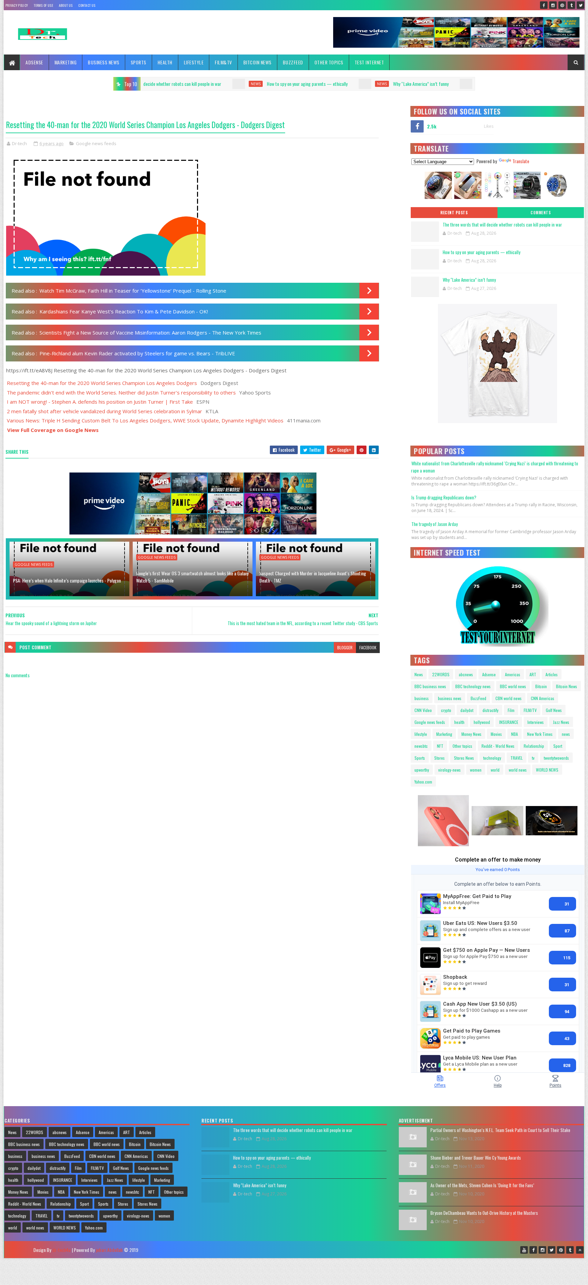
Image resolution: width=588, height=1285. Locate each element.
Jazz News (561, 722)
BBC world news (513, 686)
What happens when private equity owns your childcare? (436, 83)
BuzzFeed (293, 62)
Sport (557, 746)
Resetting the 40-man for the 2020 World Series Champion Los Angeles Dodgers (102, 383)
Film (511, 710)
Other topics (328, 62)
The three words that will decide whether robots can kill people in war (502, 224)
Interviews (535, 722)
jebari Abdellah (109, 1249)
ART (532, 674)
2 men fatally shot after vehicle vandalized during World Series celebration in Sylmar (104, 411)
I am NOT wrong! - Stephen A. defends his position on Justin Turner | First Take (100, 401)
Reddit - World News (497, 746)
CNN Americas (542, 698)
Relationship (534, 746)
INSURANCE (508, 722)
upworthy (421, 770)
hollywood (482, 722)
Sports (138, 62)
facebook (367, 647)
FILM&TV (223, 62)
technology (492, 758)
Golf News (554, 710)
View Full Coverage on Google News (53, 430)
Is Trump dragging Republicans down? (443, 497)
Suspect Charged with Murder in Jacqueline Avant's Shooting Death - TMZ (312, 577)
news (148, 83)
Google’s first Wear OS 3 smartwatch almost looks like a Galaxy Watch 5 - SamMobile (192, 577)
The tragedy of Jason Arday (434, 524)
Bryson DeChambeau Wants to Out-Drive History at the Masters (484, 1212)
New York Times (540, 734)
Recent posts (454, 212)
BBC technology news (473, 686)
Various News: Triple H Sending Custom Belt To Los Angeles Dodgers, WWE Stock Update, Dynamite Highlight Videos (145, 420)
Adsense (34, 62)
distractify (491, 710)
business (421, 698)
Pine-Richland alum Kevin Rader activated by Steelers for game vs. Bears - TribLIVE (137, 353)
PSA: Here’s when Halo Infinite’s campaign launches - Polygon (67, 580)
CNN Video (423, 710)
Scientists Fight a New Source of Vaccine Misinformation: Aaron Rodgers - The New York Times (150, 332)
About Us (65, 5)
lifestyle (420, 734)
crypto (446, 710)
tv (533, 758)
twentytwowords (556, 758)
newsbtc (421, 746)
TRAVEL (516, 758)
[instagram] (553, 5)
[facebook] (544, 5)
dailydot (466, 710)
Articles (551, 674)
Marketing (65, 62)
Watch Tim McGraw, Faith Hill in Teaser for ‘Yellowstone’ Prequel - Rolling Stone (132, 290)
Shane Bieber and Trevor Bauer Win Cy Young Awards (475, 1157)
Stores (439, 758)
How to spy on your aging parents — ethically (200, 83)
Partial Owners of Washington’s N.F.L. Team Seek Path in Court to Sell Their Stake (500, 1130)
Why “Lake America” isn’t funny (313, 83)
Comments (540, 212)
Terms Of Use (43, 5)
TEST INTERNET (369, 62)
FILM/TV (530, 710)
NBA (514, 734)
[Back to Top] (580, 1250)
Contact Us (86, 5)
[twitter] (580, 5)
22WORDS (441, 674)
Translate (520, 161)
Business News (103, 62)
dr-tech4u (61, 1249)
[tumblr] (571, 5)
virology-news (449, 770)
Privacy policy (16, 5)
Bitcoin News (257, 62)
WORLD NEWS (547, 770)
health (459, 722)
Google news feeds (96, 143)
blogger (345, 647)
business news (449, 698)
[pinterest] (562, 5)
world (495, 770)
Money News (471, 734)
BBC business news (430, 686)
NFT (440, 746)
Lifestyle (194, 62)
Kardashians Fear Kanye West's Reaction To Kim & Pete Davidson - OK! (123, 311)
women (475, 770)
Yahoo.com (423, 782)
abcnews (466, 674)
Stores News (464, 758)
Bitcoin (541, 686)
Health (165, 62)
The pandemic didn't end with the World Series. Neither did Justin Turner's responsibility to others (121, 392)
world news (518, 770)
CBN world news (508, 698)
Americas (512, 674)
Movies (496, 734)
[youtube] (524, 1250)
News (418, 674)
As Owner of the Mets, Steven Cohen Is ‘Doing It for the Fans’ (482, 1185)
